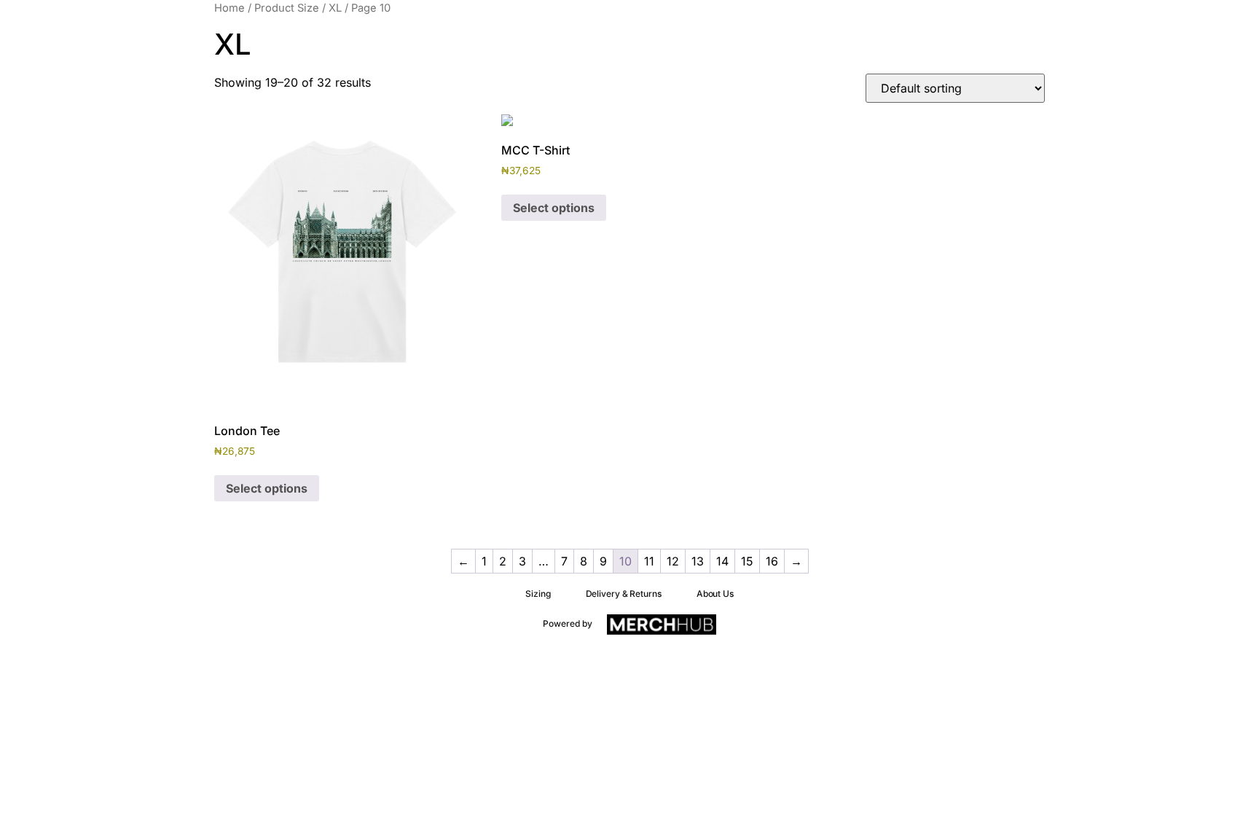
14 (722, 561)
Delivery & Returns (624, 593)
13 (697, 561)
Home (229, 8)
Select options (266, 488)
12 (673, 561)
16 (772, 561)
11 (649, 561)
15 (747, 561)
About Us (715, 593)
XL (335, 8)
